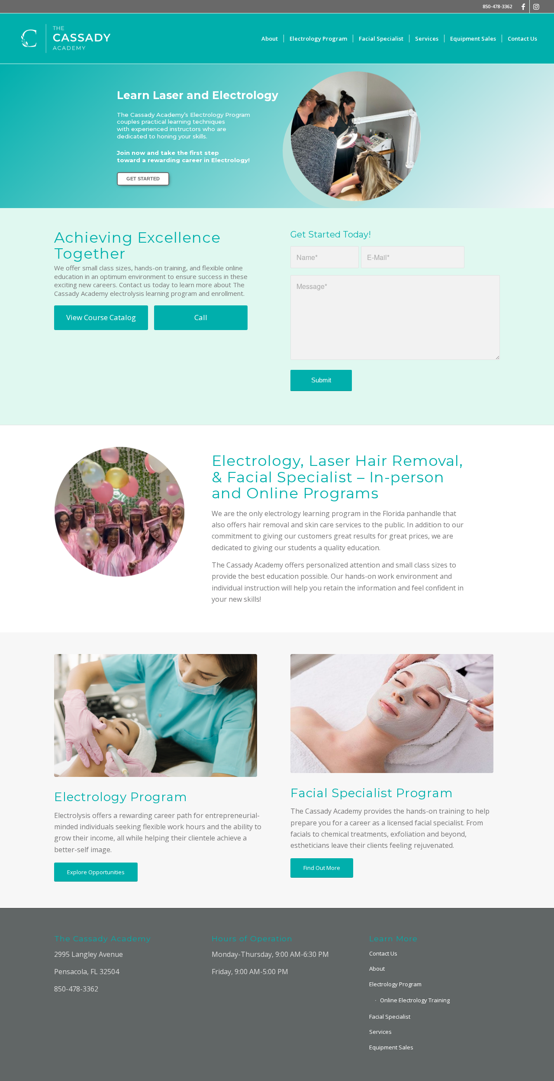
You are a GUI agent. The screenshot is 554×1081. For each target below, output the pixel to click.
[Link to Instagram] (536, 6)
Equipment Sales (391, 1047)
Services (380, 1032)
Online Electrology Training (415, 1000)
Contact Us (383, 953)
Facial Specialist (389, 1016)
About (377, 968)
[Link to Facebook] (523, 6)
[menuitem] (269, 38)
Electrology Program (395, 984)
